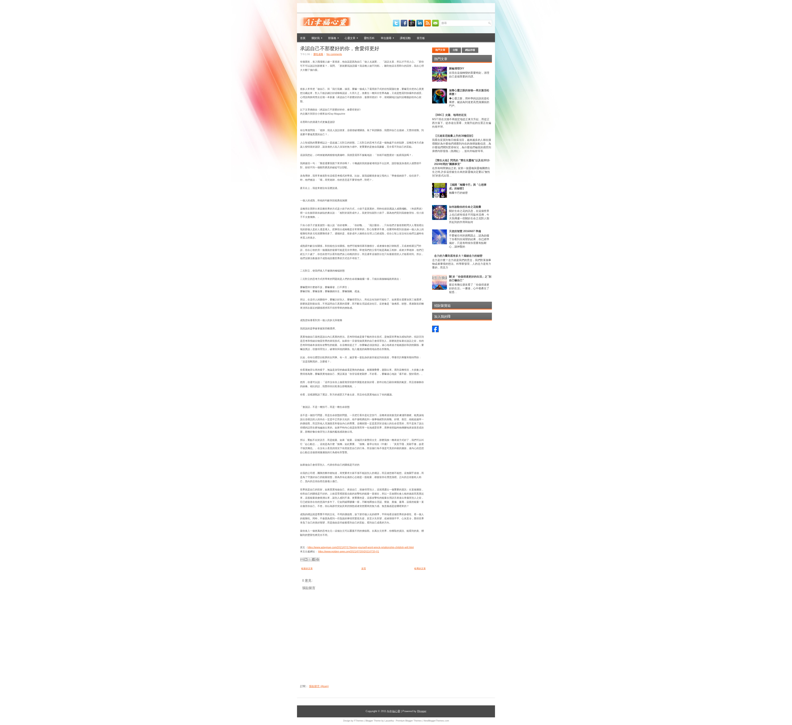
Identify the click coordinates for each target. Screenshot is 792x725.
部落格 (333, 38)
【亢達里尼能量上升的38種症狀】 (454, 135)
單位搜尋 (387, 38)
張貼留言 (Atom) (319, 686)
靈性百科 (369, 38)
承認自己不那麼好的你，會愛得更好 (339, 47)
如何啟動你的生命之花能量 (465, 206)
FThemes (359, 720)
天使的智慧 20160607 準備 (465, 231)
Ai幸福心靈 (393, 711)
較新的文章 (307, 568)
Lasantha (389, 720)
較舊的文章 (420, 568)
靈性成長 (318, 54)
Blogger (421, 711)
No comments (334, 54)
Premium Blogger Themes (409, 720)
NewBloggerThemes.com (436, 720)
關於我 (317, 38)
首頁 (302, 38)
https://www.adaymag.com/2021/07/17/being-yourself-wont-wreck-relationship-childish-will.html (361, 547)
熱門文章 (440, 50)
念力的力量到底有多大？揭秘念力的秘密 (458, 255)
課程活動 (405, 38)
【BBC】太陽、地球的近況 (450, 114)
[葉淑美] (435, 331)
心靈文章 (351, 38)
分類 (455, 50)
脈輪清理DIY (456, 68)
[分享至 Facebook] (314, 559)
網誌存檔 (470, 50)
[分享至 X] (310, 559)
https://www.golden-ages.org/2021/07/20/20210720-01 (348, 551)
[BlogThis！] (306, 559)
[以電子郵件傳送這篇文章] (302, 559)
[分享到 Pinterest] (318, 559)
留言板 (421, 38)
